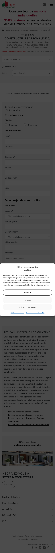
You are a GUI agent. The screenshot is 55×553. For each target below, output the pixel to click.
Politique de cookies (17, 313)
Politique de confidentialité (35, 313)
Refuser (27, 300)
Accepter (27, 292)
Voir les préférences (27, 307)
